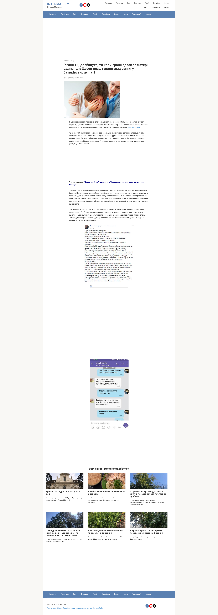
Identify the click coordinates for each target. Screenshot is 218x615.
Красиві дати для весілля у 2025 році (63, 492)
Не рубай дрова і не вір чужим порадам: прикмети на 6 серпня (146, 531)
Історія (166, 8)
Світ (128, 3)
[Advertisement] (109, 37)
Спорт (166, 3)
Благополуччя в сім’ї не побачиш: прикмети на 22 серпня (105, 531)
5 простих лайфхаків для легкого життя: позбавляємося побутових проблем (148, 494)
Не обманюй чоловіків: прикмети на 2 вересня (106, 492)
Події (147, 3)
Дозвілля (156, 3)
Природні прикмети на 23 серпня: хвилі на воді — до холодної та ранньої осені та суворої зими (63, 533)
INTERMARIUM (58, 4)
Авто (145, 8)
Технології (156, 8)
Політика (119, 3)
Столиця (137, 3)
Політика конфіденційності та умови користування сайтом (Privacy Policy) (75, 608)
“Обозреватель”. (134, 127)
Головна (108, 3)
